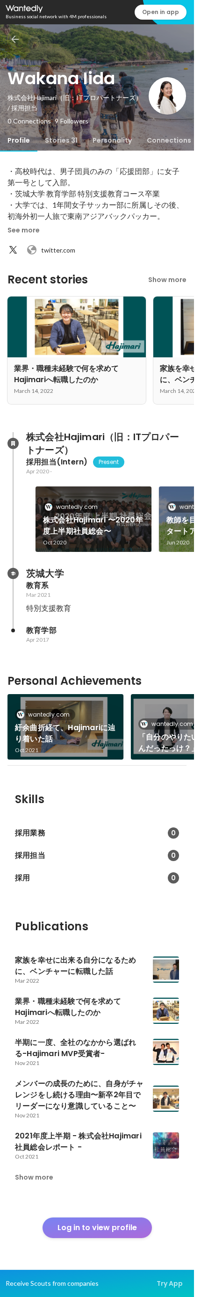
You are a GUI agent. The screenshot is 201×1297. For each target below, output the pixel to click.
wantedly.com (77, 507)
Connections (169, 140)
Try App (170, 1283)
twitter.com (58, 250)
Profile (18, 140)
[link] (93, 519)
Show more (167, 279)
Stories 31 (61, 140)
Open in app (160, 12)
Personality (112, 140)
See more (23, 230)
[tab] (18, 140)
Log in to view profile (97, 1227)
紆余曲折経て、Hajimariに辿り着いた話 (65, 733)
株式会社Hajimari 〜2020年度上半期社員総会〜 (93, 525)
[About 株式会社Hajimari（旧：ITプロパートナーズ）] (13, 443)
